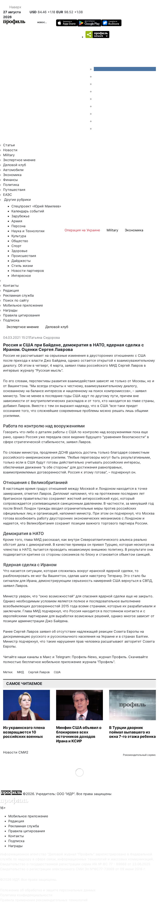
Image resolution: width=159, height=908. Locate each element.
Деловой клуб (14, 165)
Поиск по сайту (16, 300)
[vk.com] (125, 69)
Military (9, 155)
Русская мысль (48, 370)
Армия (16, 221)
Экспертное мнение (19, 160)
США (57, 672)
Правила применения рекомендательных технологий (44, 900)
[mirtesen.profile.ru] (97, 91)
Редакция (11, 290)
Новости (42, 22)
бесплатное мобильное (41, 662)
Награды (10, 310)
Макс (47, 657)
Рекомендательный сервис (139, 754)
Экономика (12, 175)
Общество (19, 241)
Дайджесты (21, 261)
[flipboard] (97, 128)
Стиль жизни (22, 266)
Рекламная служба (18, 295)
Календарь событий (27, 211)
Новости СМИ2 (15, 752)
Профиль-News (84, 657)
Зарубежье (20, 216)
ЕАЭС (7, 195)
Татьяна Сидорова (44, 338)
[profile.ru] (97, 121)
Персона (18, 226)
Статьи (9, 145)
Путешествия (14, 190)
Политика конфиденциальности (26, 895)
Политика (11, 185)
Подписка (11, 320)
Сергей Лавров (39, 672)
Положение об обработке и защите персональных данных (48, 890)
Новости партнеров (27, 271)
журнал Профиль (112, 657)
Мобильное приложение (23, 305)
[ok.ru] (97, 76)
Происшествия (23, 256)
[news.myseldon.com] (97, 99)
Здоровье (19, 251)
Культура (18, 236)
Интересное (21, 275)
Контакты (11, 285)
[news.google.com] (97, 106)
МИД (21, 672)
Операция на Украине (82, 230)
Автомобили (13, 170)
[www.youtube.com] (97, 84)
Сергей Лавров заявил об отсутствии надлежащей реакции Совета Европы (76, 631)
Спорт (16, 246)
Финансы (10, 180)
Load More (79, 772)
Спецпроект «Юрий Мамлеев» (36, 206)
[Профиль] (14, 22)
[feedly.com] (97, 114)
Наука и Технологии (28, 231)
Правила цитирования (21, 315)
